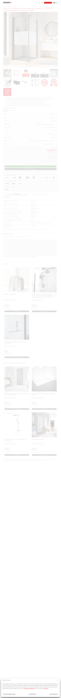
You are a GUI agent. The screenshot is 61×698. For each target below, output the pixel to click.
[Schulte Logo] (7, 2)
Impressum (45, 688)
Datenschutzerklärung (29, 688)
